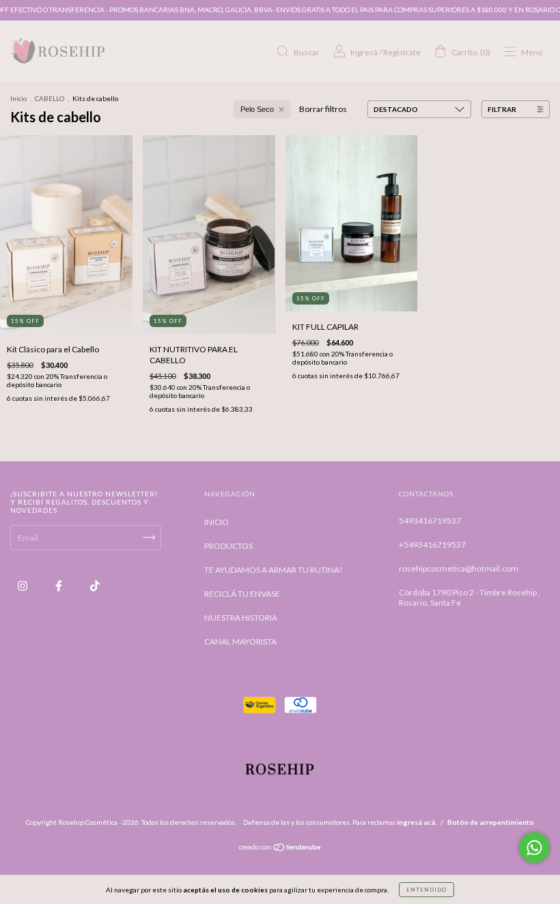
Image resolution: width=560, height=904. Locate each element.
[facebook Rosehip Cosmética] (59, 585)
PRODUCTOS (228, 546)
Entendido (426, 889)
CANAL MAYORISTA (240, 641)
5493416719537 (430, 520)
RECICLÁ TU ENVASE (242, 594)
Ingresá (364, 52)
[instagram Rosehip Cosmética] (23, 585)
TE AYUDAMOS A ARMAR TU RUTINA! (273, 570)
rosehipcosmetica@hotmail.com (458, 568)
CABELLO (49, 98)
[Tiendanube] (280, 849)
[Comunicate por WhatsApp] (534, 847)
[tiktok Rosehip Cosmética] (95, 585)
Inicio (18, 98)
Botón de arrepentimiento (490, 822)
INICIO (216, 522)
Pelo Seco (257, 109)
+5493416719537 (432, 544)
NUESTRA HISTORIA (240, 617)
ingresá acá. (416, 822)
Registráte (402, 52)
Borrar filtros (323, 109)
